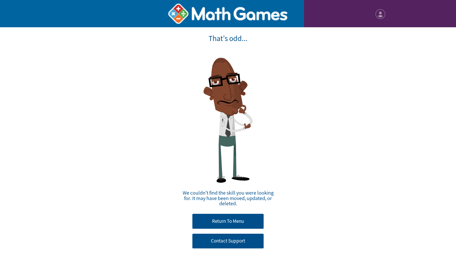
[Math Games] (228, 13)
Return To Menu (228, 221)
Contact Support (228, 241)
